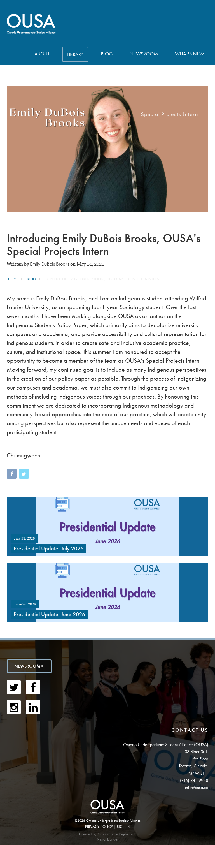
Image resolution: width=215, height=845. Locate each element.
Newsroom (144, 53)
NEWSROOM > (29, 666)
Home (13, 279)
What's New (189, 53)
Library (75, 54)
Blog (107, 53)
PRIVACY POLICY (99, 826)
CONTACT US (189, 730)
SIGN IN (123, 826)
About (42, 53)
